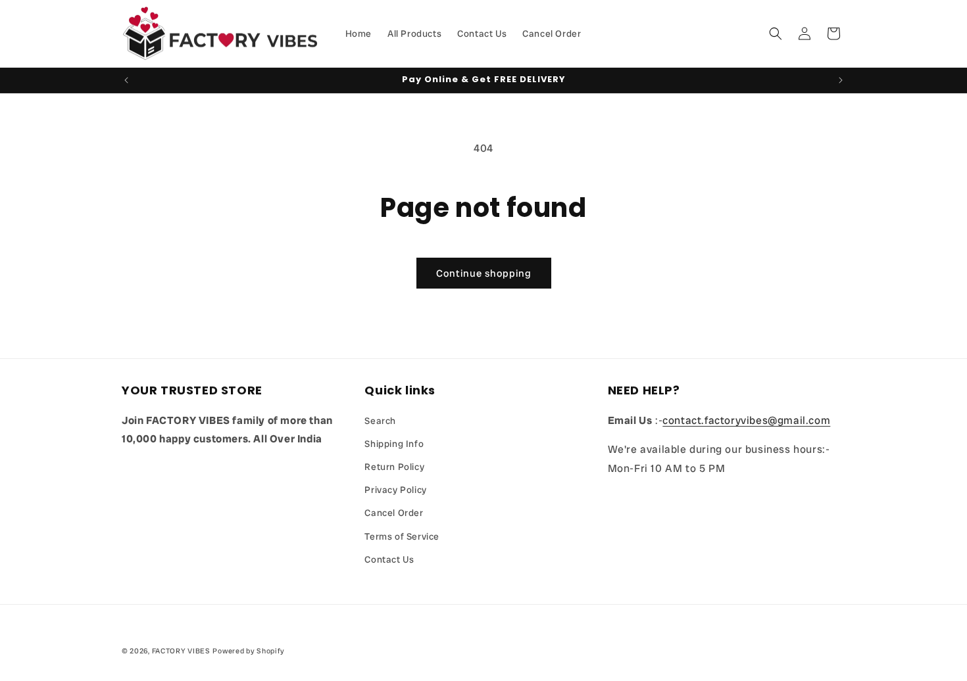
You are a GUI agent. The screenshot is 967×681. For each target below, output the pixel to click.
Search (380, 421)
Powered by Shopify (248, 650)
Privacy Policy (395, 490)
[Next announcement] (840, 80)
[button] (775, 33)
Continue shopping (484, 273)
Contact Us (389, 559)
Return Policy (394, 467)
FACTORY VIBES (181, 650)
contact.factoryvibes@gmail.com (746, 420)
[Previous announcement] (126, 80)
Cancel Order (393, 513)
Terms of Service (401, 536)
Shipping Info (394, 444)
